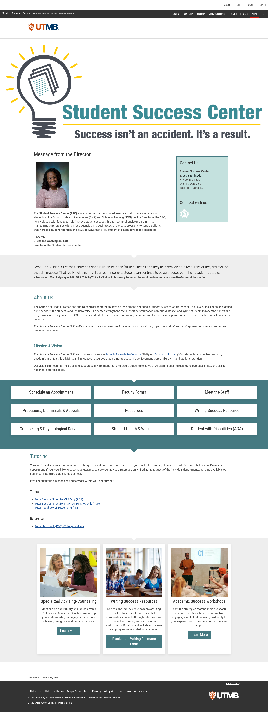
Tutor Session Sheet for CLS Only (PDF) (59, 499)
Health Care (175, 13)
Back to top (232, 683)
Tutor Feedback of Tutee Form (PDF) (57, 507)
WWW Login (47, 702)
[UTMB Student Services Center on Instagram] (184, 213)
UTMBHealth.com (54, 691)
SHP (239, 5)
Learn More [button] (68, 631)
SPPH (263, 5)
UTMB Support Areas (218, 13)
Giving (234, 13)
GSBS (227, 5)
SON (250, 5)
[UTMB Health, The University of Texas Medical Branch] (224, 696)
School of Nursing (165, 354)
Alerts (254, 13)
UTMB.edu (34, 691)
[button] (262, 14)
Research (201, 13)
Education (188, 13)
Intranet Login (65, 702)
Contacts (244, 13)
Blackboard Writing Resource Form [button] (134, 641)
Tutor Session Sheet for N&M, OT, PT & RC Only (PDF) (67, 503)
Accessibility (142, 691)
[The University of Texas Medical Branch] (43, 28)
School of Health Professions (123, 354)
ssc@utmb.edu (192, 175)
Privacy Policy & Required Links (112, 691)
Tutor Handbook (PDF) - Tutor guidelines (59, 526)
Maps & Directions (79, 691)
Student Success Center (16, 13)
